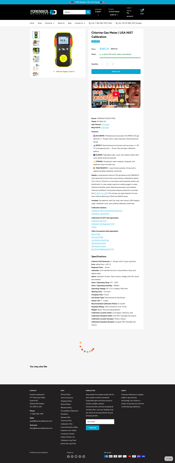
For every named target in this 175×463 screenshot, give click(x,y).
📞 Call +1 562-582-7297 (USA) (100, 23)
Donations (64, 414)
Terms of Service (67, 398)
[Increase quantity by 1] (112, 64)
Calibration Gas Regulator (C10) (102, 224)
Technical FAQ (66, 421)
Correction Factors (67, 434)
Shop (40, 23)
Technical (48, 23)
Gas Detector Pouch (98, 243)
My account (130, 14)
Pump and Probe (97, 237)
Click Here (105, 124)
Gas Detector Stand (98, 246)
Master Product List (68, 437)
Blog (69, 23)
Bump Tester (96, 234)
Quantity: (94, 64)
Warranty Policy (66, 408)
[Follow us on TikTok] (79, 456)
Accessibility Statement (69, 411)
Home (32, 23)
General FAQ (65, 417)
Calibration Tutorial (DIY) (100, 214)
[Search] (88, 12)
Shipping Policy (66, 401)
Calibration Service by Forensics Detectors (106, 211)
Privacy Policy (66, 394)
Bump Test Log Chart (68, 444)
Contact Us (79, 23)
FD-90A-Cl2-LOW (101, 193)
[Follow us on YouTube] (76, 456)
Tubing (93, 227)
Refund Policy (66, 404)
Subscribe (92, 428)
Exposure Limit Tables (68, 430)
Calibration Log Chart (68, 440)
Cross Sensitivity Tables (69, 427)
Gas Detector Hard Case (100, 240)
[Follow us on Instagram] (72, 456)
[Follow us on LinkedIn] (83, 456)
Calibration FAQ (66, 424)
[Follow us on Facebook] (68, 456)
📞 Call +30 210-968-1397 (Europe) (129, 23)
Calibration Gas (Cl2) (99, 221)
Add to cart (116, 71)
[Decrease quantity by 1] (102, 64)
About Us (61, 23)
